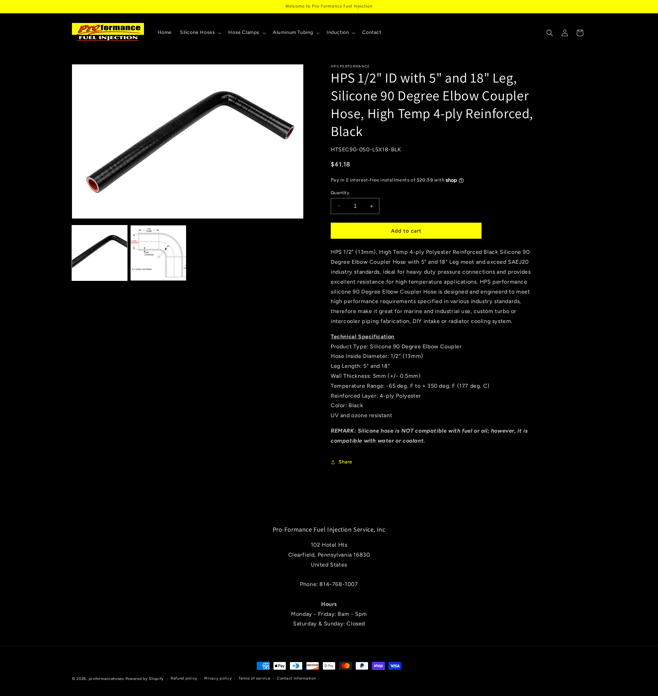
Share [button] (345, 462)
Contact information (296, 678)
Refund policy (184, 678)
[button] (200, 32)
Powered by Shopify (144, 678)
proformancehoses (106, 678)
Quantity (340, 192)
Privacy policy (218, 678)
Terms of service (254, 678)
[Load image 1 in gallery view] (99, 253)
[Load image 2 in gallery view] (158, 253)
